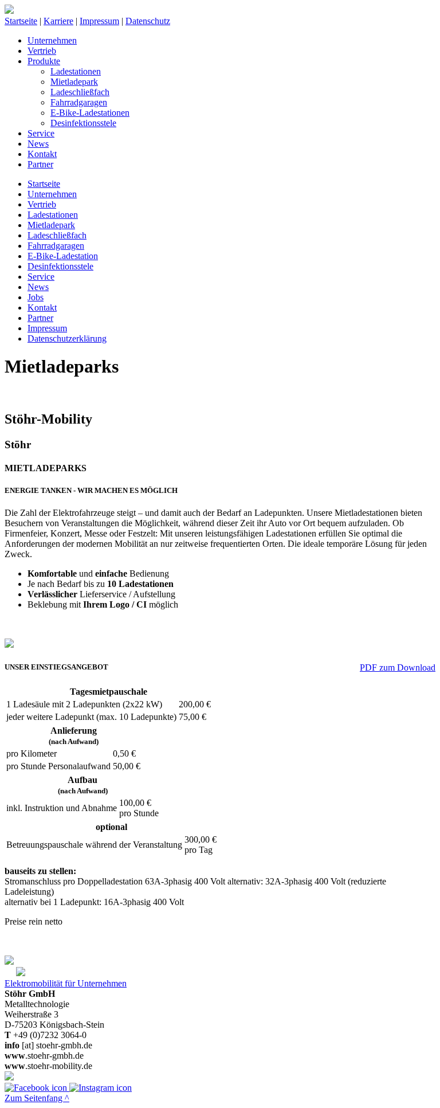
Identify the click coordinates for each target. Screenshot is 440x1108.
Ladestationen (75, 71)
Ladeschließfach (79, 92)
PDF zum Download (397, 667)
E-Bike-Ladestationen (89, 113)
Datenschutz (147, 21)
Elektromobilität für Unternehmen (66, 983)
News (38, 143)
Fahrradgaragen (78, 102)
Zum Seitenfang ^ (37, 1098)
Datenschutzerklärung (67, 338)
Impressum (99, 21)
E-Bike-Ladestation (63, 256)
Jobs (36, 297)
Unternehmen (52, 40)
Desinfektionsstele (83, 123)
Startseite (21, 21)
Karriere (58, 21)
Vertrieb (42, 51)
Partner (40, 164)
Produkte (44, 61)
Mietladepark (74, 82)
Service (41, 133)
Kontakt (42, 154)
